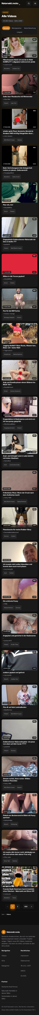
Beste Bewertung (30, 28)
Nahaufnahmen (17, 354)
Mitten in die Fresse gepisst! (14, 276)
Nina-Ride (7, 99)
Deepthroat (7, 354)
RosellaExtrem (8, 387)
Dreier (6, 391)
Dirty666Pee (8, 207)
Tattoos (19, 140)
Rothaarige (14, 824)
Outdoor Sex (16, 68)
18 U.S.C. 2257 (26, 966)
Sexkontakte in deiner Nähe (10, 997)
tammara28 (7, 675)
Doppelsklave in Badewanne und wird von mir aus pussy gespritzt (19, 420)
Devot (6, 211)
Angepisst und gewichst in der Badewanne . (19, 637)
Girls (3, 961)
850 (25, 906)
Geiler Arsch (16, 177)
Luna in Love (8, 64)
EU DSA (23, 976)
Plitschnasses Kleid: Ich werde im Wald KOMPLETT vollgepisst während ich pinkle (19, 61)
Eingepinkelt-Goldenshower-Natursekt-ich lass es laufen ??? (19, 240)
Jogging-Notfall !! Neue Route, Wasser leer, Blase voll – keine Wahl (19, 347)
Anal (5, 464)
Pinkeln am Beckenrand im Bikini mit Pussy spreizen (19, 816)
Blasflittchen (8, 710)
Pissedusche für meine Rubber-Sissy (17, 530)
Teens (14, 898)
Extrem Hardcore (15, 391)
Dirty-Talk (7, 861)
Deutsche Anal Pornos (10, 987)
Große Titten (14, 644)
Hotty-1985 (7, 497)
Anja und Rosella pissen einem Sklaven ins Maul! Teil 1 (19, 383)
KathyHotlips (8, 820)
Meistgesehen (16, 28)
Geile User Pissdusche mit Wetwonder (17, 97)
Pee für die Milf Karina (11, 311)
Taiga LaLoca (8, 350)
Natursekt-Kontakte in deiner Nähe (10, 992)
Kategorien (5, 966)
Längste (19, 32)
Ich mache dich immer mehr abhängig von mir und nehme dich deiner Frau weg (19, 853)
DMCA (23, 971)
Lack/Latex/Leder (15, 464)
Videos (4, 956)
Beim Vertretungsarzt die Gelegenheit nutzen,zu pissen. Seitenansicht (17, 169)
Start (3, 914)
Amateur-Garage (9, 313)
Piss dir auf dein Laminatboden (14, 707)
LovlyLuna (7, 894)
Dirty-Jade (7, 857)
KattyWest (7, 461)
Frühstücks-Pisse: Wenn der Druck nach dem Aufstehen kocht (18, 494)
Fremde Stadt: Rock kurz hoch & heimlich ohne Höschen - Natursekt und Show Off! (18, 890)
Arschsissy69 (8, 569)
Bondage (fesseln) (9, 317)
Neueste (6, 28)
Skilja (5, 604)
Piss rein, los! (8, 205)
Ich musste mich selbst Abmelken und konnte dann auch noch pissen (17, 565)
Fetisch (6, 103)
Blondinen (7, 68)
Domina (6, 536)
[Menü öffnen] (35, 3)
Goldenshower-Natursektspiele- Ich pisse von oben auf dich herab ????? (19, 743)
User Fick (13, 103)
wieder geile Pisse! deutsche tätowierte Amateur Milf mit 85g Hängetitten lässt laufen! (18, 132)
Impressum (25, 956)
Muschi (6, 679)
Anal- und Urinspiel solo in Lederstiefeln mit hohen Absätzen (18, 457)
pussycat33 (8, 640)
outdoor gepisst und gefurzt (13, 672)
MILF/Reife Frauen (9, 140)
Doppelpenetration (9, 428)
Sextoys (18, 607)
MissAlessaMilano (9, 424)
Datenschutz (25, 961)
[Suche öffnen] (29, 3)
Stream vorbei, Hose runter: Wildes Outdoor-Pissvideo (16, 780)
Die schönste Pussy (10, 601)
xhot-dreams (8, 136)
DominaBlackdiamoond (11, 532)
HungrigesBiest (9, 173)
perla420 (7, 244)
